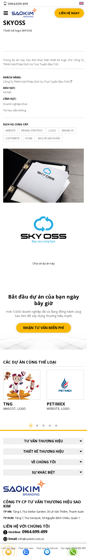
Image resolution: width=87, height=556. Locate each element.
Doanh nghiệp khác (15, 104)
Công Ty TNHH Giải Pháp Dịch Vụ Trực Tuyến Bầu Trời (36, 81)
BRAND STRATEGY (32, 130)
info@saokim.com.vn (31, 539)
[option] (22, 391)
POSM (28, 138)
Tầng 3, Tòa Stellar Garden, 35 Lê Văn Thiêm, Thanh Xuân (48, 511)
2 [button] (37, 425)
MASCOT (9, 409)
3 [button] (43, 425)
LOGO (52, 130)
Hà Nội (7, 92)
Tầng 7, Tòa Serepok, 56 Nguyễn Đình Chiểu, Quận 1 (47, 518)
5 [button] (56, 425)
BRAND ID (68, 130)
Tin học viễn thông (14, 110)
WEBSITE (10, 130)
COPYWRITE (12, 138)
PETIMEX (56, 404)
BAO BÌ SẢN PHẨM (49, 138)
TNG (8, 404)
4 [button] (50, 425)
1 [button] (31, 425)
